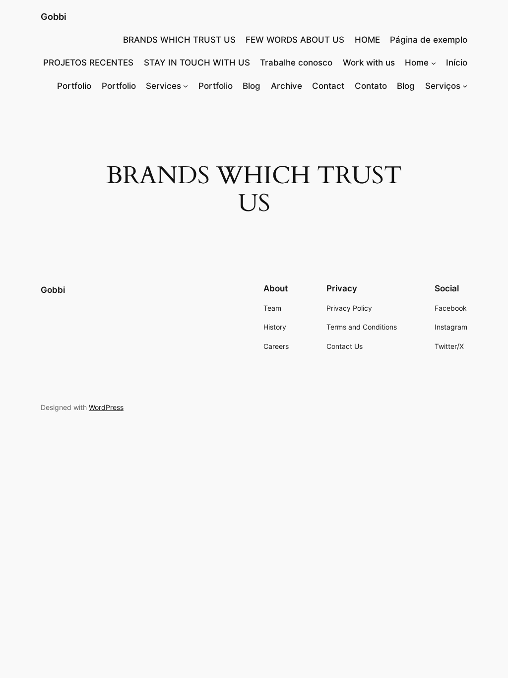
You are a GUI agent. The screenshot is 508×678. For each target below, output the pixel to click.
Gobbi (53, 16)
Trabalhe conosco (296, 63)
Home (417, 63)
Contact (328, 86)
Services (163, 86)
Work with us (369, 63)
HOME (367, 40)
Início (456, 63)
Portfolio (74, 86)
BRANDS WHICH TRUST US (179, 40)
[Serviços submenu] (464, 85)
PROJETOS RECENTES (88, 63)
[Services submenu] (185, 85)
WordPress (106, 407)
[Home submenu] (433, 62)
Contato (371, 86)
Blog (251, 86)
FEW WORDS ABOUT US (295, 40)
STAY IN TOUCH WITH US (197, 63)
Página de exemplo (428, 40)
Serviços (442, 86)
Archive (286, 86)
